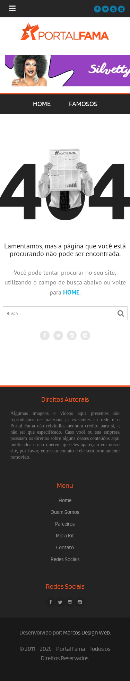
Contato (65, 548)
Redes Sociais (65, 559)
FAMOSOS (83, 104)
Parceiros (65, 524)
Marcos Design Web (86, 633)
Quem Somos (65, 512)
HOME (42, 104)
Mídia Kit (65, 536)
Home (65, 500)
